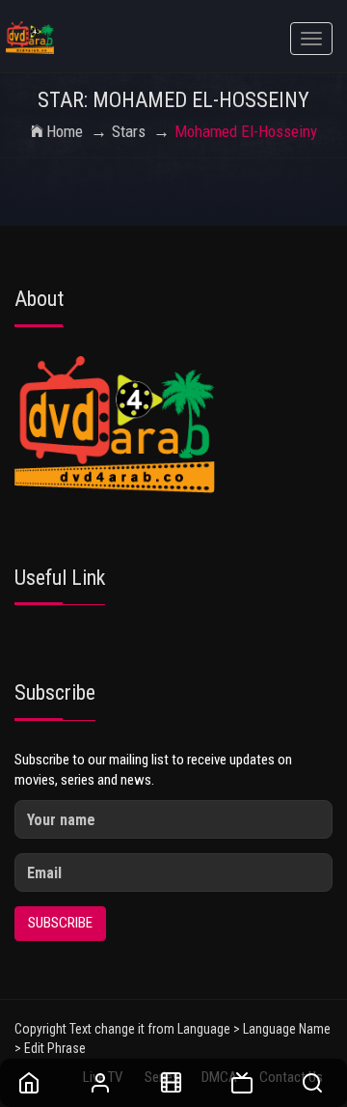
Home (64, 131)
